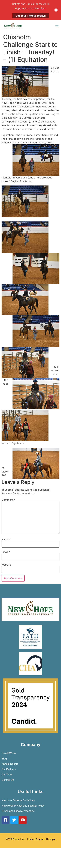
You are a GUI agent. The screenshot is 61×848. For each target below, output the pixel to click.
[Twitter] (14, 820)
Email (6, 552)
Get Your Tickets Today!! (30, 15)
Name (6, 539)
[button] (56, 26)
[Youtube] (23, 820)
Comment (8, 499)
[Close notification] (56, 10)
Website (6, 564)
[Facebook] (5, 820)
